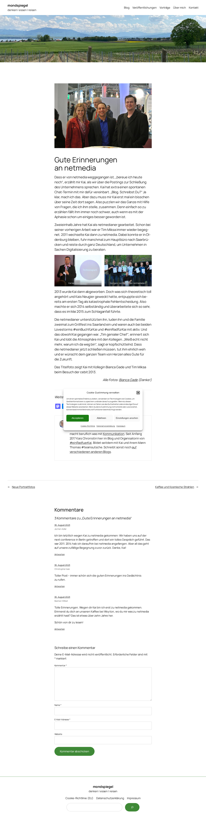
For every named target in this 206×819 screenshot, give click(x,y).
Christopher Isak (62, 569)
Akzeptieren (77, 418)
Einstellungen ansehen (127, 418)
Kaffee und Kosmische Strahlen (174, 487)
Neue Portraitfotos (23, 487)
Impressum (120, 426)
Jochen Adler (60, 528)
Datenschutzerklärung (106, 426)
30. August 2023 (62, 525)
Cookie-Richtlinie (88, 426)
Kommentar (60, 665)
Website (58, 734)
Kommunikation (113, 434)
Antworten (59, 554)
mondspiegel (18, 5)
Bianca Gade (128, 380)
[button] (138, 392)
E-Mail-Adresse (62, 719)
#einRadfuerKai (81, 443)
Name (57, 705)
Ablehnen (101, 418)
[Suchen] (132, 807)
